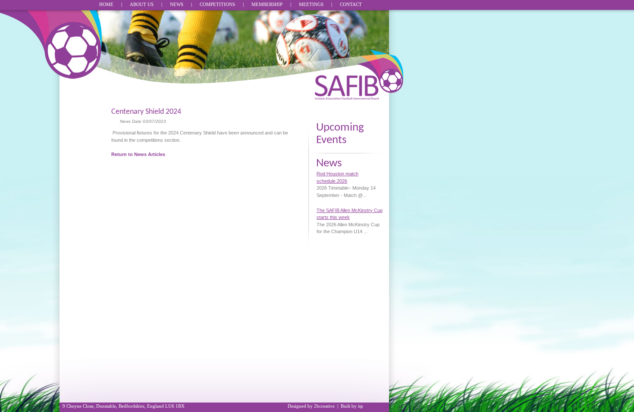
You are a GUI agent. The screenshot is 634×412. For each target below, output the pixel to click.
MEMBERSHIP (266, 4)
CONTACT (351, 4)
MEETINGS (311, 4)
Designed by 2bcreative (311, 406)
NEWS (176, 4)
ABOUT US (142, 4)
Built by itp (352, 406)
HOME (106, 4)
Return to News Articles (138, 154)
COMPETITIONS (217, 4)
